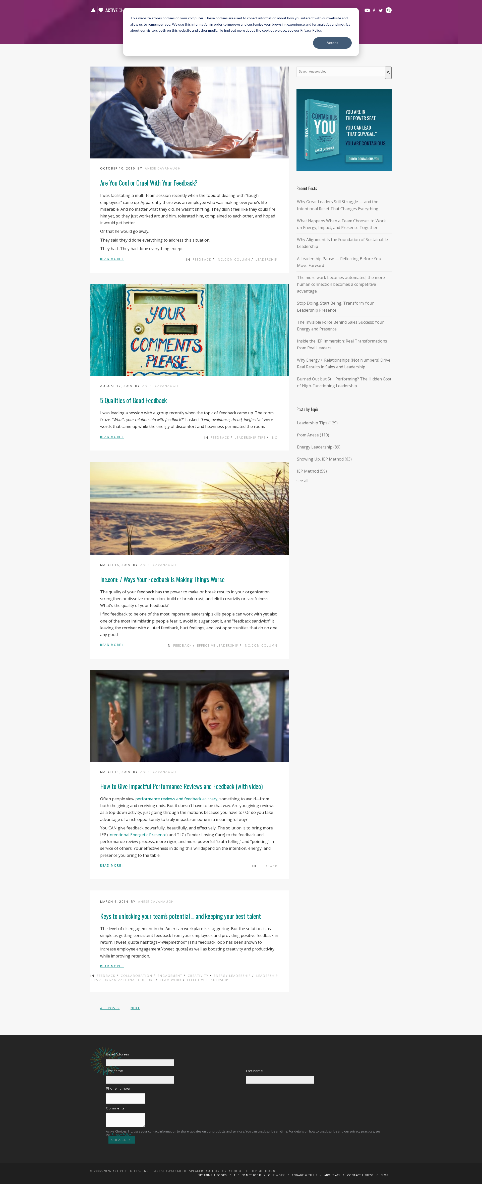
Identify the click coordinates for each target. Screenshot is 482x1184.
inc (274, 437)
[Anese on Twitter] (381, 10)
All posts (109, 1008)
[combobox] (340, 72)
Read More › (112, 259)
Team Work (171, 980)
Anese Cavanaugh (163, 168)
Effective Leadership (217, 645)
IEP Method (312, 471)
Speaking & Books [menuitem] (212, 1175)
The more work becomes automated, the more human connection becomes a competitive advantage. (341, 284)
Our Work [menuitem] (276, 1175)
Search (389, 10)
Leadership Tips (250, 437)
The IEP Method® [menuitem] (247, 1175)
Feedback (202, 259)
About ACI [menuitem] (332, 1175)
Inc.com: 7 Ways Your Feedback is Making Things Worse (162, 579)
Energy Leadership (232, 976)
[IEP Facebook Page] (374, 10)
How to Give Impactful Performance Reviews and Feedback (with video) (181, 786)
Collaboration (136, 976)
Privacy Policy (121, 1134)
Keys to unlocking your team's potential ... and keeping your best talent (180, 916)
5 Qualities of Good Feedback (133, 400)
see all (302, 480)
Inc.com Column (233, 259)
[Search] (388, 73)
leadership (266, 259)
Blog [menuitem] (385, 1175)
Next (135, 1008)
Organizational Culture (129, 980)
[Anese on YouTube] (367, 10)
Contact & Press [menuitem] (360, 1175)
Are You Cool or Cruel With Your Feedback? (149, 182)
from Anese (313, 435)
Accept (332, 42)
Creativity (198, 976)
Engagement (170, 976)
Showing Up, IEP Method (324, 459)
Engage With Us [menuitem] (304, 1175)
